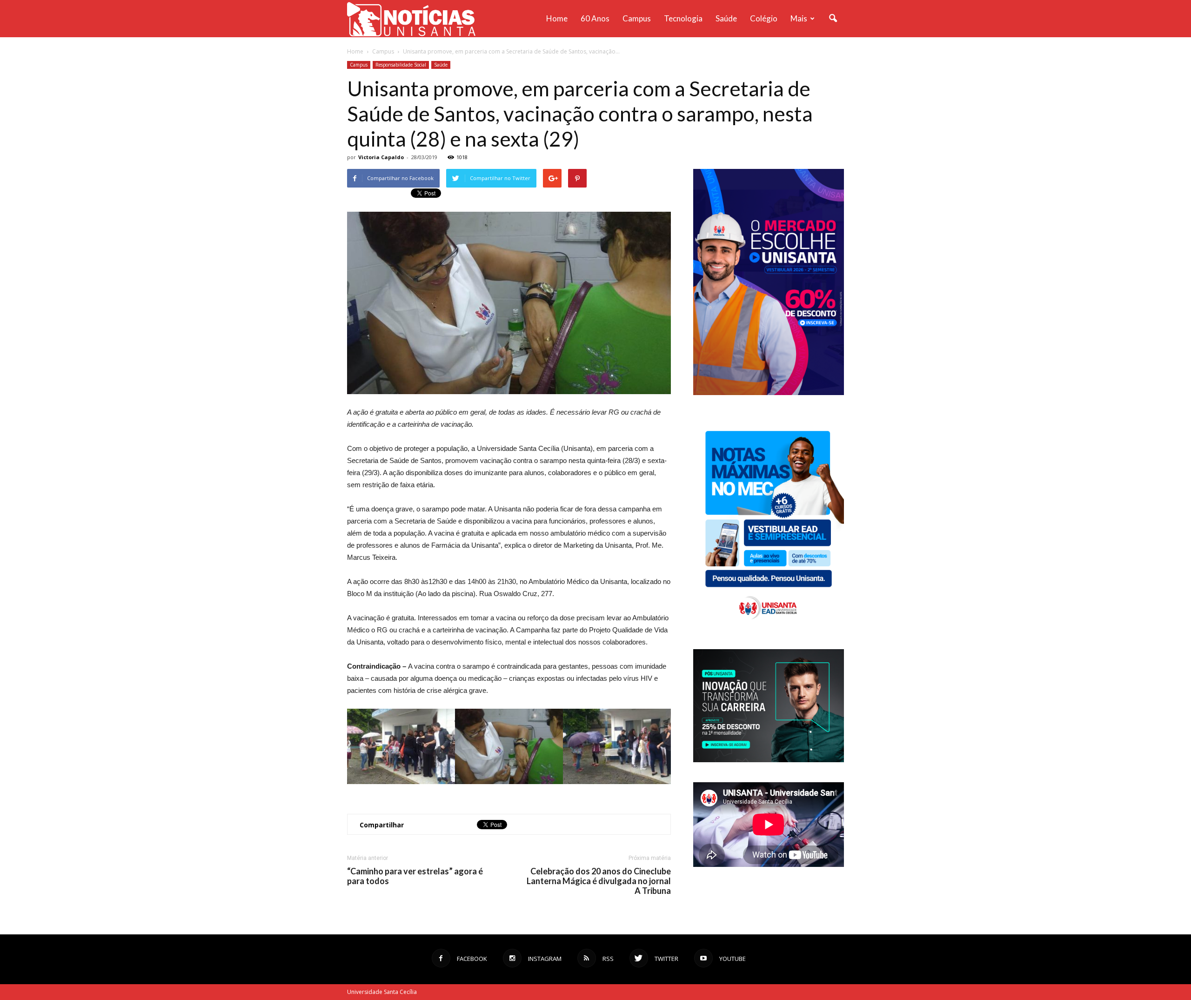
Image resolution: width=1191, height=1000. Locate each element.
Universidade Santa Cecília (382, 992)
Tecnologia (683, 18)
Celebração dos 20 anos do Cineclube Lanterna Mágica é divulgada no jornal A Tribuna (599, 881)
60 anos (595, 18)
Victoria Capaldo (381, 157)
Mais (798, 18)
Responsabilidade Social (400, 64)
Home (557, 18)
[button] (833, 18)
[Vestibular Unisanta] (768, 392)
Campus (636, 18)
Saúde (726, 18)
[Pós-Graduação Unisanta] (768, 760)
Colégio (763, 18)
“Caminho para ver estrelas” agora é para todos (415, 876)
